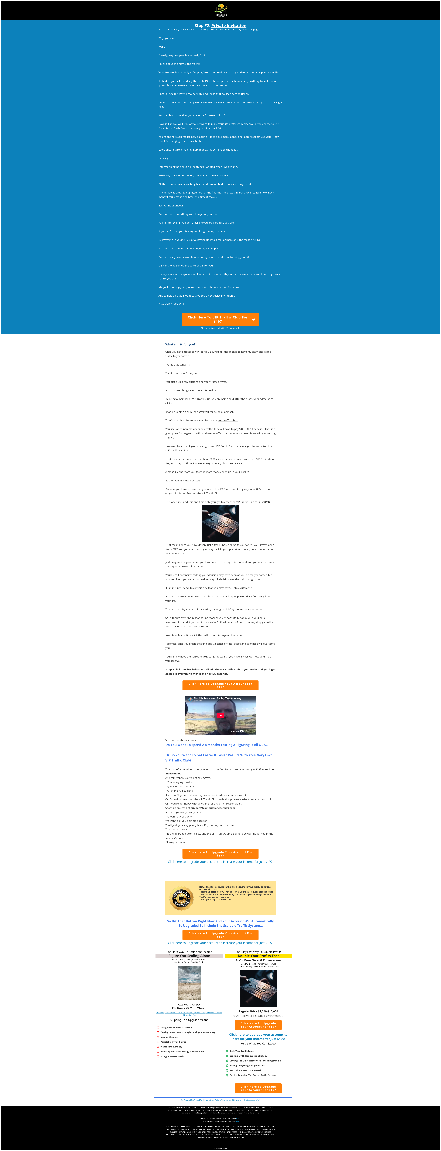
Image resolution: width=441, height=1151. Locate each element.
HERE (238, 1118)
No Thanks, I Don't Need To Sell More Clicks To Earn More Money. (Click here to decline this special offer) (189, 1014)
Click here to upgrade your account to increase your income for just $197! (220, 861)
